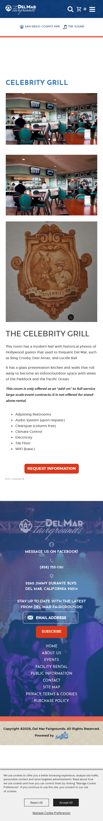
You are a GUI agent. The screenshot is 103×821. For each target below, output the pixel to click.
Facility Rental (51, 667)
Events (51, 660)
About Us (51, 653)
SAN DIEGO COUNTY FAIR (42, 26)
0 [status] (85, 9)
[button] (70, 9)
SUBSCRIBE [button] (52, 632)
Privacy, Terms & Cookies (51, 694)
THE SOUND (76, 26)
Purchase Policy (51, 701)
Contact (51, 681)
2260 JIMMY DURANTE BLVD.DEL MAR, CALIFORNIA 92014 (51, 586)
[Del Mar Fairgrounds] (20, 9)
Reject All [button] (36, 802)
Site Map (51, 687)
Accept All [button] (66, 802)
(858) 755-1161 (51, 567)
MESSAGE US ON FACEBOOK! (51, 552)
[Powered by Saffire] (61, 735)
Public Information (51, 674)
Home (51, 646)
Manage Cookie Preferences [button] (51, 813)
